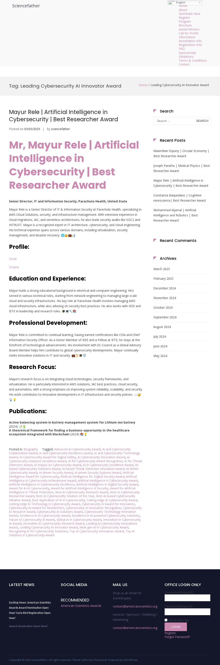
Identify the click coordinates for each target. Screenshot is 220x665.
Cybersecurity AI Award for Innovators (108, 504)
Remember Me (178, 620)
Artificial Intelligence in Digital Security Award (107, 484)
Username (179, 592)
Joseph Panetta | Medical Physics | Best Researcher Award (181, 168)
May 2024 (160, 356)
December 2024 (164, 288)
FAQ (182, 49)
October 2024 (163, 307)
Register (184, 17)
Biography (31, 449)
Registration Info (190, 45)
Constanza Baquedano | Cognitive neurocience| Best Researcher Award (179, 197)
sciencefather (60, 129)
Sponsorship (187, 52)
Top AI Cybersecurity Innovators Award (96, 531)
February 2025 (163, 278)
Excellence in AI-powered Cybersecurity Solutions (106, 515)
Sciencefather (26, 6)
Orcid (12, 259)
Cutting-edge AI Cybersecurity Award (112, 500)
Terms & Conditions (193, 60)
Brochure (185, 25)
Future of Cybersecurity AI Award (32, 520)
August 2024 (162, 327)
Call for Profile (189, 33)
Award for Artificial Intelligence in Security (79, 488)
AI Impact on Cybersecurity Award (57, 465)
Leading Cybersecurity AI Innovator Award (49, 527)
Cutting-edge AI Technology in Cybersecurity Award (44, 504)
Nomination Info (190, 41)
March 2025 (161, 269)
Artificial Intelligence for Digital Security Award (92, 476)
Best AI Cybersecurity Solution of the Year (65, 496)
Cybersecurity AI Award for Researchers (36, 508)
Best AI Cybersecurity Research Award (81, 492)
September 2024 (164, 317)
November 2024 (164, 298)
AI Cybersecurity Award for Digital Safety (48, 457)
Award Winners (189, 29)
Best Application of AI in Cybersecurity (58, 500)
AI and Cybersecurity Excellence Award (65, 453)
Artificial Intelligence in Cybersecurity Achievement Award (73, 478)
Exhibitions (186, 57)
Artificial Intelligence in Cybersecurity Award (108, 480)
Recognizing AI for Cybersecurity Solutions (38, 531)
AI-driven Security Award (56, 473)
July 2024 (159, 336)
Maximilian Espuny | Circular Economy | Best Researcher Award (181, 153)
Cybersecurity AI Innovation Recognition (93, 508)
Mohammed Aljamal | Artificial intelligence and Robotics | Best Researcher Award (175, 215)
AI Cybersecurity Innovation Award (101, 457)
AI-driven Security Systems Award (98, 473)
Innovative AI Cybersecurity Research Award (53, 523)
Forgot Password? (177, 637)
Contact (184, 64)
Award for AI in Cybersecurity (29, 488)
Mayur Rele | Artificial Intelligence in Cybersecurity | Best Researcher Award (63, 115)
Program (185, 21)
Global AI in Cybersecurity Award (79, 520)
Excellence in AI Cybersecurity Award (45, 515)
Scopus (14, 267)
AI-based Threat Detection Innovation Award (93, 469)
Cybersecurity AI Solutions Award (60, 512)
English (180, 2)
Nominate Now (189, 14)
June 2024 (160, 346)
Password (178, 606)
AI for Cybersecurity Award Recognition (95, 461)
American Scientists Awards (81, 605)
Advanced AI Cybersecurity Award (77, 449)
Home (183, 6)
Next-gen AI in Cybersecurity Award (103, 527)
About (183, 10)
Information (187, 37)
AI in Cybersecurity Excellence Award (108, 465)
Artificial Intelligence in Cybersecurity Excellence (42, 484)
